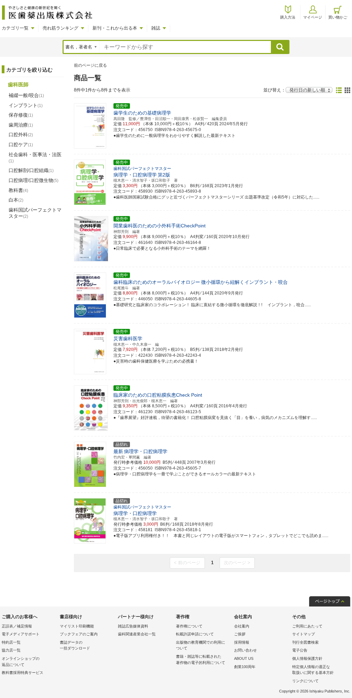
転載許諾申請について (195, 634)
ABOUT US (243, 658)
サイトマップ (303, 634)
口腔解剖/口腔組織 (31, 170)
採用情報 (241, 642)
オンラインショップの (21, 661)
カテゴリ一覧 (15, 28)
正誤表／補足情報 (17, 626)
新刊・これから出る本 (114, 28)
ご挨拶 (239, 634)
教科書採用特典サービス (22, 672)
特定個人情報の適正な (313, 670)
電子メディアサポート (21, 634)
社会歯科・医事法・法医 (35, 157)
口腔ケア (21, 144)
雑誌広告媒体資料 (133, 626)
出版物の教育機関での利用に (200, 645)
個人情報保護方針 (307, 658)
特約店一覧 (11, 642)
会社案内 (241, 626)
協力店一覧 (11, 650)
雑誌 (155, 28)
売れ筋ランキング (60, 28)
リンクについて (305, 681)
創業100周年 (244, 667)
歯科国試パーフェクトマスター (35, 213)
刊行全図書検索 (305, 642)
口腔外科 (21, 134)
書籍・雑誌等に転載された (200, 659)
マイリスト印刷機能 (77, 626)
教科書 (18, 190)
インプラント (26, 105)
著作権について (189, 626)
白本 (16, 200)
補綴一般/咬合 (26, 95)
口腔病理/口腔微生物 (33, 180)
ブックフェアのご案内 (79, 634)
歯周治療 (21, 125)
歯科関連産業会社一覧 (137, 634)
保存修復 (21, 115)
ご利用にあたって (307, 626)
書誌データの (75, 645)
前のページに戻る (90, 65)
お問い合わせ (245, 650)
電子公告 (299, 650)
